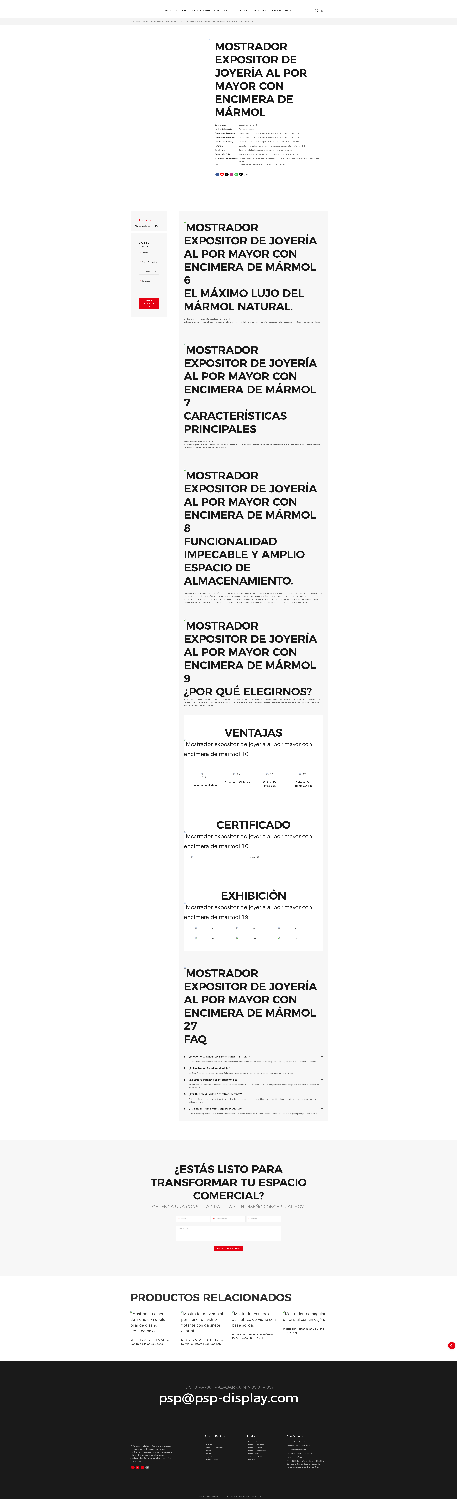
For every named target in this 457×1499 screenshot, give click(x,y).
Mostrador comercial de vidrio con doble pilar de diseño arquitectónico (149, 1342)
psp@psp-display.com (228, 1398)
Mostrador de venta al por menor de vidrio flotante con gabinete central (202, 1342)
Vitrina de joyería (187, 21)
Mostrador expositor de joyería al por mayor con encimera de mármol (224, 21)
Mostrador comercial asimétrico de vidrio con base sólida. (252, 1336)
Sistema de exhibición (152, 21)
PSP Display (135, 21)
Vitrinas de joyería (171, 21)
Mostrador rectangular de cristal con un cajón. (304, 1330)
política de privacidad (252, 1496)
